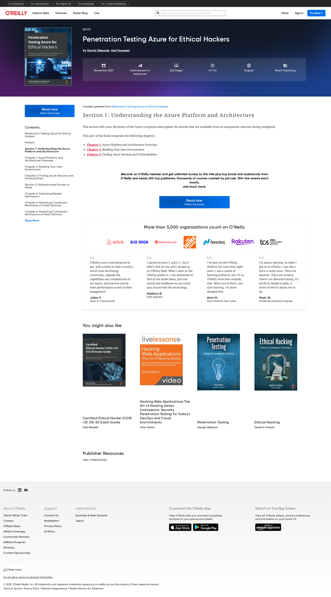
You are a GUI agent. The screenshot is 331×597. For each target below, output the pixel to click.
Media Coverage (14, 531)
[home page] (16, 13)
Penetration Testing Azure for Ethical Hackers (139, 106)
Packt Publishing (285, 70)
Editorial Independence (54, 588)
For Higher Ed (63, 3)
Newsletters (51, 521)
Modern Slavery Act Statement (86, 588)
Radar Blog (80, 13)
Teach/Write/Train (15, 515)
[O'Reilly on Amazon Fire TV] (268, 530)
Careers (8, 521)
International (86, 508)
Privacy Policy (53, 526)
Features (61, 13)
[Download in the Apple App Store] (180, 530)
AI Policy (49, 531)
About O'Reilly (14, 508)
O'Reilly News (11, 526)
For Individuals (86, 3)
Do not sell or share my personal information (28, 577)
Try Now (315, 13)
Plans (285, 13)
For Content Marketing (113, 3)
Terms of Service (12, 588)
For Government (40, 3)
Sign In (299, 13)
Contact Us (51, 515)
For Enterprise (16, 3)
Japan (80, 521)
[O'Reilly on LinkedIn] (19, 490)
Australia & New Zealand (91, 515)
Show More (32, 220)
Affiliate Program (14, 542)
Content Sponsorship (16, 553)
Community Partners (16, 537)
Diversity (8, 547)
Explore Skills (41, 13)
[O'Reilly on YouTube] (26, 490)
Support (50, 508)
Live (96, 13)
